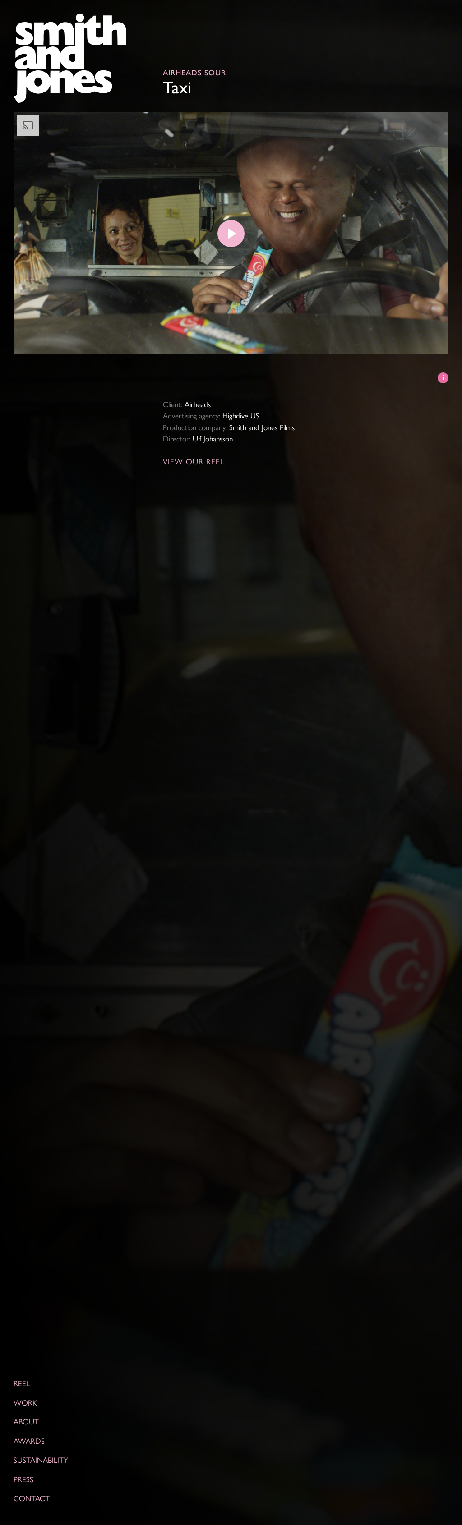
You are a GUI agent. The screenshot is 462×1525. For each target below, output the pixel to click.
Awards (29, 1440)
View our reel (193, 461)
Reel (22, 1383)
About (26, 1421)
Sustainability (41, 1459)
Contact (32, 1498)
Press (23, 1478)
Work (25, 1401)
